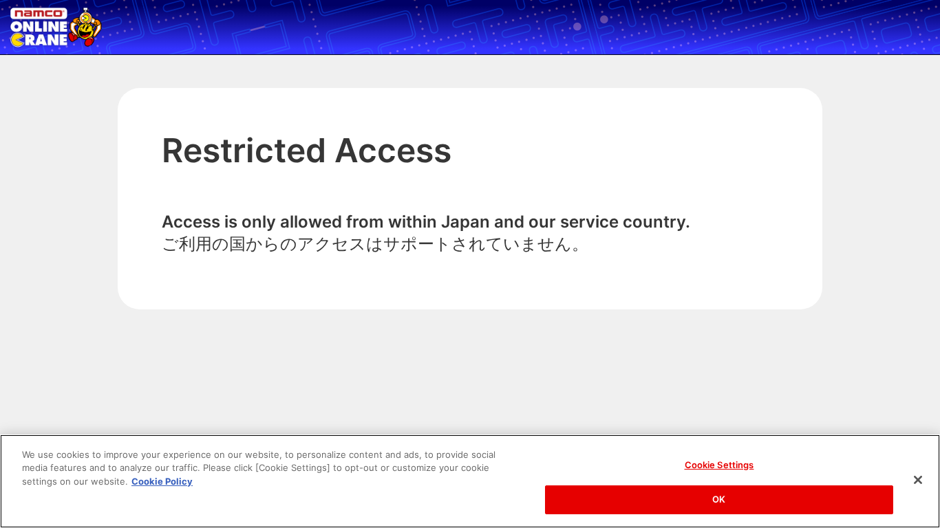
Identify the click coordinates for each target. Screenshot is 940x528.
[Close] (918, 480)
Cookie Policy (162, 481)
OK (718, 499)
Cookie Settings (719, 464)
